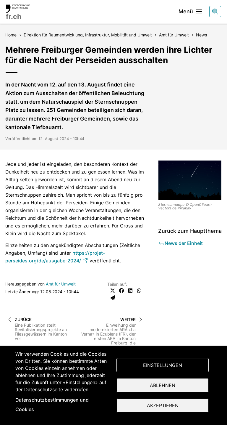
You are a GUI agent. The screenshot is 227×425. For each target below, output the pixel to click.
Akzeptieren (163, 405)
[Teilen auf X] (112, 290)
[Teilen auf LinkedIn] (130, 290)
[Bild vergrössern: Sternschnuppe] (190, 180)
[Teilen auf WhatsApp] (139, 290)
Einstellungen (162, 365)
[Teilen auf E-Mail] (112, 297)
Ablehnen (162, 385)
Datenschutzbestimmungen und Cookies (52, 404)
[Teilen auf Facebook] (121, 290)
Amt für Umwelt (61, 283)
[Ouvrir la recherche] (215, 11)
